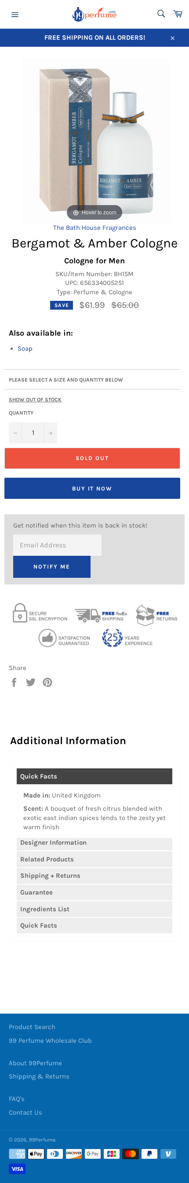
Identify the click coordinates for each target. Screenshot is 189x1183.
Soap (25, 348)
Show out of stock (35, 400)
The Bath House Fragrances (94, 228)
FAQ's (17, 1099)
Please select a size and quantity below (66, 380)
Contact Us (25, 1112)
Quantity (21, 413)
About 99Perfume (35, 1063)
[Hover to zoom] (94, 140)
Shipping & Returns (39, 1076)
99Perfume (42, 1140)
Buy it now (92, 488)
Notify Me (51, 566)
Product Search (32, 1027)
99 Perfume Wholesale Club (50, 1040)
